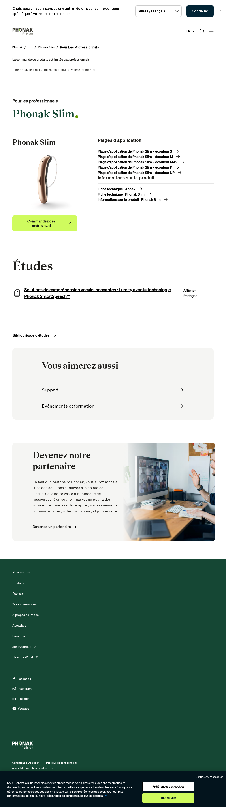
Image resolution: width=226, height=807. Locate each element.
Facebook (24, 679)
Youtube (23, 709)
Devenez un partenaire (52, 527)
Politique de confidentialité (61, 763)
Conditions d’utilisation (26, 763)
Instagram (25, 689)
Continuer (200, 11)
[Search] (202, 31)
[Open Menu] (211, 31)
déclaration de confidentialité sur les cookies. (75, 796)
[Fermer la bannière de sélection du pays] (220, 11)
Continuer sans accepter (209, 777)
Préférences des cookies (168, 786)
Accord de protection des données (32, 768)
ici (93, 70)
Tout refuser (168, 798)
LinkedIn (24, 699)
